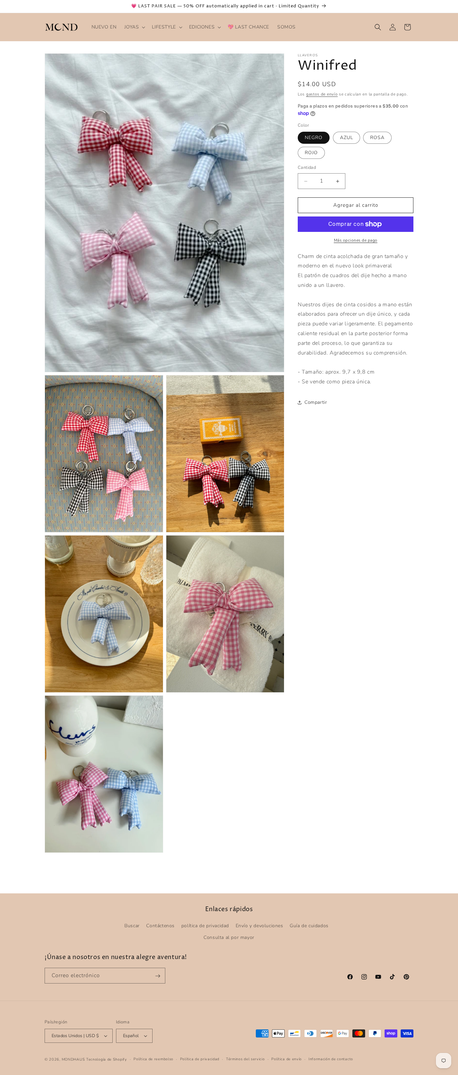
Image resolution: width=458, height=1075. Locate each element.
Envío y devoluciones (259, 926)
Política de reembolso (153, 1059)
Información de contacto (330, 1059)
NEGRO (314, 138)
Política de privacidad (199, 1059)
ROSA (377, 138)
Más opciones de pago (356, 240)
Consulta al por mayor (229, 937)
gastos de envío (322, 94)
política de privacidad (205, 926)
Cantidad (307, 168)
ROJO (311, 153)
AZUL (346, 138)
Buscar (132, 926)
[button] (134, 27)
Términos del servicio (245, 1059)
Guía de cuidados (309, 926)
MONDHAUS (73, 1059)
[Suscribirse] (157, 976)
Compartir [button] (315, 402)
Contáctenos (160, 926)
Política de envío (286, 1059)
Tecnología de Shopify (106, 1059)
